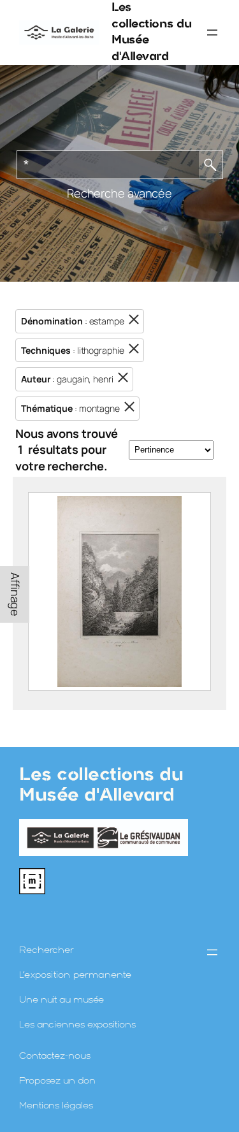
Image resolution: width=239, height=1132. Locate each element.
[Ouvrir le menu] (212, 32)
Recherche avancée (119, 193)
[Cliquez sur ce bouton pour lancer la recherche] (211, 164)
